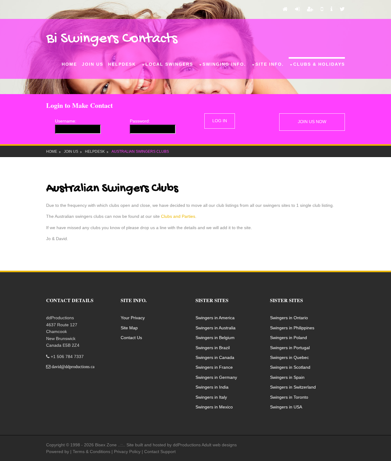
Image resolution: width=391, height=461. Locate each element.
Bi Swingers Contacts (111, 39)
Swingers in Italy (211, 397)
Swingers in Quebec (289, 357)
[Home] (285, 9)
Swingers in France (214, 367)
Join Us (92, 64)
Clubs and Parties (178, 216)
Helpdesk (122, 64)
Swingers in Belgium (215, 337)
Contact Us (131, 337)
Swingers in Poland (288, 337)
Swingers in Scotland (290, 367)
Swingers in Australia (216, 327)
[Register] (310, 9)
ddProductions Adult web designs (205, 444)
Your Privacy (133, 317)
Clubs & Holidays (319, 64)
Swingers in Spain (287, 377)
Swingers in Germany (216, 377)
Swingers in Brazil (213, 347)
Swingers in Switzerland (293, 387)
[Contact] (322, 9)
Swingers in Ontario (289, 317)
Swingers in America (215, 317)
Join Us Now (312, 121)
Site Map (129, 327)
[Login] (297, 9)
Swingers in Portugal (290, 347)
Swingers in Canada (215, 357)
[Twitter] (342, 9)
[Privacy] (331, 9)
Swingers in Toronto (289, 397)
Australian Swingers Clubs (140, 151)
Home (69, 64)
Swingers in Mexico (214, 406)
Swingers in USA (286, 406)
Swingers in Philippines (292, 327)
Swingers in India (212, 387)
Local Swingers (169, 64)
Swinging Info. (224, 64)
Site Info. (269, 64)
